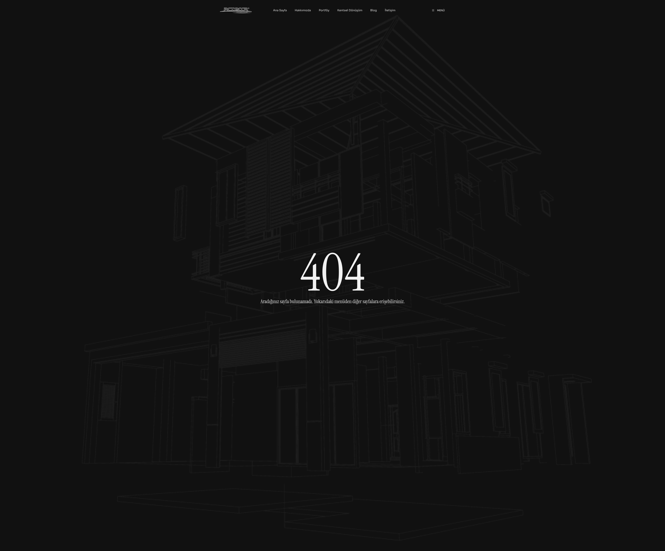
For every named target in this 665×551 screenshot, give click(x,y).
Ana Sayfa (280, 10)
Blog (373, 10)
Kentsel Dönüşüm (349, 10)
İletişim (390, 10)
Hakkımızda (303, 10)
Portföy (324, 10)
